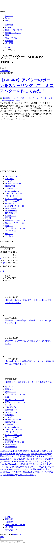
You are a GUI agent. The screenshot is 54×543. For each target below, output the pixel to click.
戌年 (48, 469)
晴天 (33, 472)
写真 (9, 226)
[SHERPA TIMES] (14, 5)
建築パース (30, 451)
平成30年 (10, 461)
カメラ (44, 459)
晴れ (40, 472)
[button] (27, 12)
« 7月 (2, 271)
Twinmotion (11, 210)
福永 (4, 456)
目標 (28, 464)
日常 (9, 234)
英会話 (9, 203)
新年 (46, 461)
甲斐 (30, 456)
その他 (10, 236)
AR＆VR (10, 215)
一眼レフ (10, 467)
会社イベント (40, 464)
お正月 (43, 467)
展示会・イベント (14, 223)
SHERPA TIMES (13, 176)
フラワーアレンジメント (29, 461)
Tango (9, 472)
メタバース (5, 71)
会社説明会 (11, 186)
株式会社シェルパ (41, 454)
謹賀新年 (21, 467)
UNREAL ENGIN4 (14, 206)
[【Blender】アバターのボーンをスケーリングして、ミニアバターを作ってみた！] (27, 100)
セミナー (32, 467)
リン (13, 456)
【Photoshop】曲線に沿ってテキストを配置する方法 (28, 382)
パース (15, 459)
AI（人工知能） (13, 199)
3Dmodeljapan (12, 201)
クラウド (10, 231)
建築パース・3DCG (15, 220)
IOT (8, 218)
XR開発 (9, 179)
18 (4, 263)
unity (8, 181)
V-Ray (25, 454)
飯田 (34, 459)
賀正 (41, 469)
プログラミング (13, 193)
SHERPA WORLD (14, 183)
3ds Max (6, 451)
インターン (11, 196)
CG (42, 451)
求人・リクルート (15, 228)
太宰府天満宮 (10, 475)
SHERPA (13, 454)
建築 (21, 456)
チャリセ (40, 456)
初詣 (26, 472)
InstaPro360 (10, 208)
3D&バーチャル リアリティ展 (23, 469)
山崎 (21, 475)
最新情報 (11, 213)
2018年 (25, 459)
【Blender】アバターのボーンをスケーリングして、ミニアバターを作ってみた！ (27, 85)
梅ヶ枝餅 (30, 475)
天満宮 (18, 472)
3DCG (17, 451)
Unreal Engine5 (12, 191)
